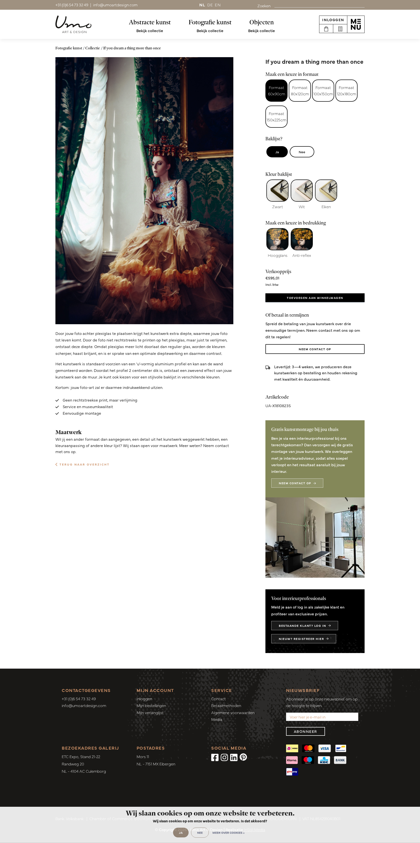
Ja (277, 151)
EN (218, 4)
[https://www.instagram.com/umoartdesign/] (224, 757)
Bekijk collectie (149, 30)
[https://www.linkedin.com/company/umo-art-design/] (233, 757)
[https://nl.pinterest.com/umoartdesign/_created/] (243, 757)
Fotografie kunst (210, 22)
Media (216, 719)
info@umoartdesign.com (84, 705)
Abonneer (305, 731)
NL (202, 4)
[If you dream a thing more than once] (144, 190)
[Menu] (356, 24)
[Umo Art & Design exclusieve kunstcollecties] (73, 24)
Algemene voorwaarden (232, 712)
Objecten (261, 22)
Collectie (92, 48)
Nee (302, 151)
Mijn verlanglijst (150, 712)
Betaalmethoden (226, 705)
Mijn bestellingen (151, 705)
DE (210, 4)
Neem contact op (315, 349)
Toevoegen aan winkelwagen (315, 298)
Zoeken (264, 5)
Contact (218, 698)
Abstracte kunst (150, 22)
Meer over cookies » (228, 832)
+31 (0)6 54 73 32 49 (79, 698)
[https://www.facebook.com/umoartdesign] (215, 757)
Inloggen (333, 19)
